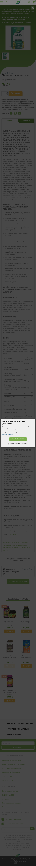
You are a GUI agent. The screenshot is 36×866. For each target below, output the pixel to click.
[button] (18, 443)
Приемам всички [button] (18, 439)
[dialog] (18, 433)
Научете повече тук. (8, 434)
